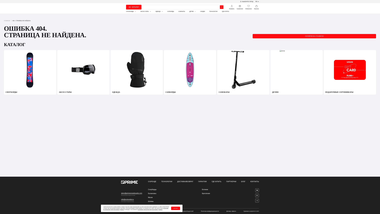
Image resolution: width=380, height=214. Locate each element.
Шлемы (151, 201)
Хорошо (175, 208)
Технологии (213, 11)
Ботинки (205, 189)
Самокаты (181, 11)
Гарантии (202, 181)
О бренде (152, 181)
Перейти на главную (314, 36)
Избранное (248, 9)
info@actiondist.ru (127, 199)
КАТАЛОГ (135, 7)
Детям (191, 11)
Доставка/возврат (185, 181)
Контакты (254, 181)
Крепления (206, 193)
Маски (150, 197)
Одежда (158, 11)
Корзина (256, 9)
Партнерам (231, 181)
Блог (243, 181)
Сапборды (170, 11)
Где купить (225, 11)
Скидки (202, 11)
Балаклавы (152, 193)
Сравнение (240, 9)
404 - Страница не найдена (21, 20)
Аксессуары (144, 11)
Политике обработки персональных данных (150, 209)
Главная (7, 20)
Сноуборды (130, 11)
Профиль (231, 9)
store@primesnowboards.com (131, 193)
